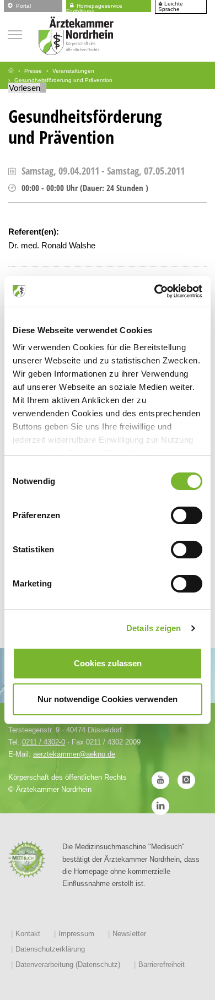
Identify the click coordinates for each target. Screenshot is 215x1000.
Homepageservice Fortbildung (94, 7)
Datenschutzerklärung (50, 949)
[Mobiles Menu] (15, 33)
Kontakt (27, 934)
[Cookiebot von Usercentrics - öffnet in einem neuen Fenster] (154, 291)
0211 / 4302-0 (43, 742)
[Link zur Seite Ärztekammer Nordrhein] (11, 71)
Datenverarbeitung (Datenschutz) (67, 964)
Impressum (76, 934)
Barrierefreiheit (161, 964)
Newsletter (129, 934)
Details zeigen (153, 628)
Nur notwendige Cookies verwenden (107, 699)
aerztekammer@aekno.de (74, 754)
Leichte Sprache (170, 6)
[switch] (186, 515)
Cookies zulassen (108, 663)
